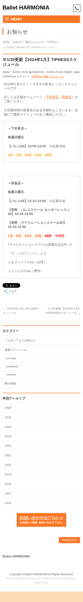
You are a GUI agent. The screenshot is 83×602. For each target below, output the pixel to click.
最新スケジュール (53, 76)
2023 (8, 436)
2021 (8, 455)
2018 (8, 484)
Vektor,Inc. (70, 578)
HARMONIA (12, 366)
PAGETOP (69, 539)
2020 (8, 465)
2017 (8, 493)
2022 (8, 446)
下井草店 (52, 97)
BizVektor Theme (49, 578)
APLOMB (11, 358)
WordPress (29, 578)
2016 (8, 503)
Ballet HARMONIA (26, 7)
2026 (8, 407)
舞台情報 (10, 383)
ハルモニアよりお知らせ (20, 340)
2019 (8, 474)
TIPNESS (36, 76)
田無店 (66, 97)
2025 (8, 417)
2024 (8, 427)
